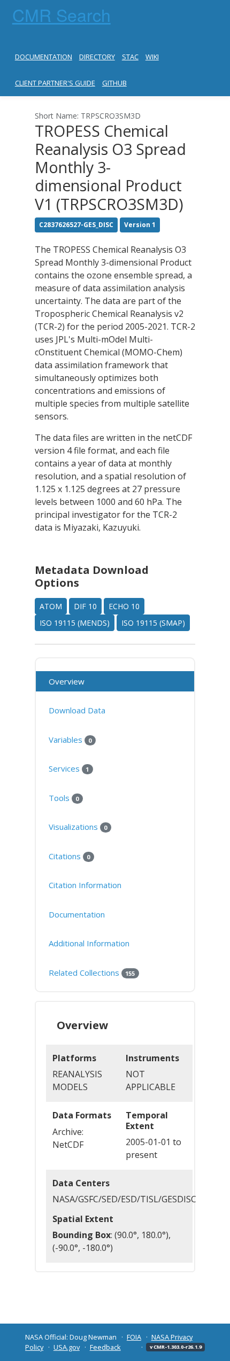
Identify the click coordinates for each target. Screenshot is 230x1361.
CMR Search (61, 14)
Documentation (43, 56)
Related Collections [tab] (92, 972)
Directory (97, 56)
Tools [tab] (64, 797)
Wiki (152, 56)
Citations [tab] (69, 856)
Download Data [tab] (77, 710)
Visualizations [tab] (78, 826)
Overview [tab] (67, 681)
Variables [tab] (70, 739)
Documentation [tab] (77, 914)
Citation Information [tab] (85, 885)
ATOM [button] (51, 606)
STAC (130, 56)
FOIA (134, 1337)
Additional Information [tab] (89, 943)
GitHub (114, 83)
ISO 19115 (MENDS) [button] (75, 623)
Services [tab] (69, 768)
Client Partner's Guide (55, 83)
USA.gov (66, 1347)
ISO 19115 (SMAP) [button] (153, 623)
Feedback (105, 1347)
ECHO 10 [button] (124, 606)
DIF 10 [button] (85, 606)
